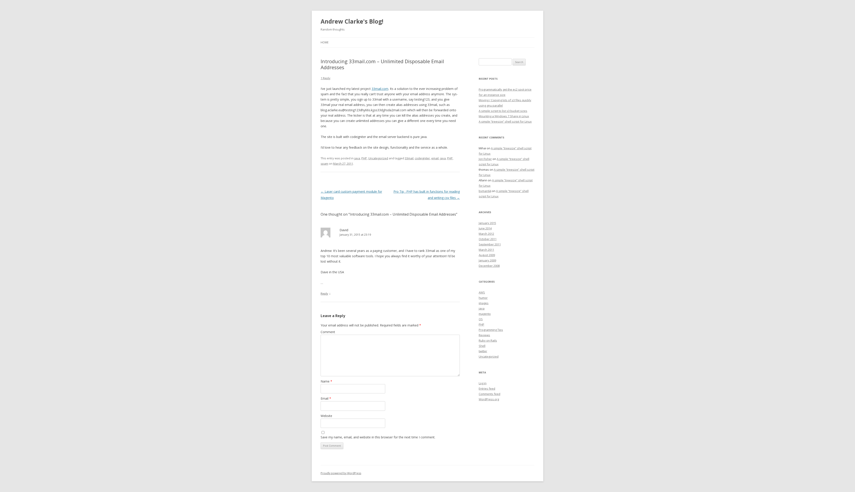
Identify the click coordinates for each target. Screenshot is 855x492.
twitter (483, 351)
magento (485, 314)
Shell (482, 346)
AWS (482, 292)
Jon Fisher (485, 159)
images (484, 303)
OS (481, 319)
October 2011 (488, 239)
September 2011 (490, 244)
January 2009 (487, 260)
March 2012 (486, 234)
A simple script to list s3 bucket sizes (503, 111)
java (357, 158)
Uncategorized (378, 158)
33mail (409, 158)
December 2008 (489, 266)
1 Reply (325, 78)
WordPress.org (489, 399)
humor (483, 298)
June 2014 (485, 228)
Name (326, 381)
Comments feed (489, 394)
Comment (328, 332)
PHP (364, 158)
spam (324, 164)
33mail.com (380, 89)
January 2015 (487, 223)
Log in (483, 383)
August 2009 (487, 255)
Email (326, 398)
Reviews (484, 335)
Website (326, 416)
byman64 (485, 191)
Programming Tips (491, 330)
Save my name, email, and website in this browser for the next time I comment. (378, 437)
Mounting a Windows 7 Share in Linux (504, 116)
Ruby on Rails (488, 340)
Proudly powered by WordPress (341, 473)
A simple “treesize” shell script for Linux (505, 121)
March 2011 (486, 250)
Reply (324, 294)
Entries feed (487, 389)
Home (324, 42)
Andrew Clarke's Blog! (352, 21)
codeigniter (422, 158)
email (435, 158)
